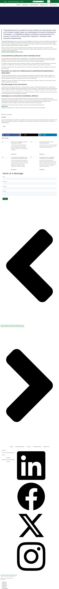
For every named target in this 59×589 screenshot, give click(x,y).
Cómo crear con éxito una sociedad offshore (46, 142)
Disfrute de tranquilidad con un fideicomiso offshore (19, 142)
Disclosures (11, 574)
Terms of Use (3, 574)
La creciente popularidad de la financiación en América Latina (19, 158)
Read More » (14, 154)
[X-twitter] (31, 539)
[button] (11, 135)
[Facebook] (31, 510)
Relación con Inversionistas (13, 1)
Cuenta (29, 446)
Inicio (11, 446)
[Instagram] (31, 572)
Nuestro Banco (34, 4)
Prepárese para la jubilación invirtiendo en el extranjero (47, 158)
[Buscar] (43, 1)
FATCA (7, 574)
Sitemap (15, 574)
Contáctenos (53, 4)
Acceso (21, 1)
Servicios (25, 4)
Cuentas (18, 4)
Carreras (5, 1)
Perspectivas (44, 4)
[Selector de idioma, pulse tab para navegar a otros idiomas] (48, 1)
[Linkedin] (31, 481)
